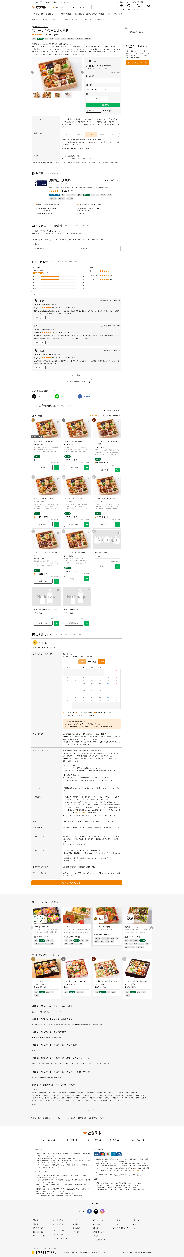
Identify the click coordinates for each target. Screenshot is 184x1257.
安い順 (108, 416)
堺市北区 (107, 1098)
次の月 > (101, 662)
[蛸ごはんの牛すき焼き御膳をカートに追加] (86, 467)
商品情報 (35, 19)
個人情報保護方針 (98, 1240)
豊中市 (131, 1098)
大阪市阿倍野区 (76, 1095)
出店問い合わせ (97, 1232)
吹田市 (144, 1098)
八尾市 (74, 1100)
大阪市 (34, 1093)
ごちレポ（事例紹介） (119, 1228)
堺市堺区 (69, 1098)
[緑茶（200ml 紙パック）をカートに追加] (86, 623)
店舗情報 (45, 19)
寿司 (67, 1063)
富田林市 (88, 1100)
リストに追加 (92, 111)
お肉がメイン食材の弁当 (54, 1012)
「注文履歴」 (76, 768)
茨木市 (67, 1100)
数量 (87, 94)
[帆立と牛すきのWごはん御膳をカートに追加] (56, 524)
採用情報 (94, 1252)
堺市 (63, 1098)
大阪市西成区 (109, 1095)
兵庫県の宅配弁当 (66, 14)
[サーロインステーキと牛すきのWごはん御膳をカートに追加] (117, 470)
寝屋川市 (96, 1100)
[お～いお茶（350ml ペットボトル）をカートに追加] (56, 623)
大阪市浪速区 (112, 1093)
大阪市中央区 (55, 1098)
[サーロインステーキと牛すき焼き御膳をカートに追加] (56, 581)
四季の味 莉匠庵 (101, 987)
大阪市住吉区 (87, 1095)
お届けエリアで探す (39, 1228)
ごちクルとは (48, 1140)
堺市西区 (92, 1098)
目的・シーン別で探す (39, 1236)
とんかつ (61, 1063)
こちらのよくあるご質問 (71, 744)
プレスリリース (104, 1252)
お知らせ (115, 1224)
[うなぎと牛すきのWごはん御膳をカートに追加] (117, 524)
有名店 (40, 1025)
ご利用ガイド (99, 19)
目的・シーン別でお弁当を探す (67, 1118)
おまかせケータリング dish (61, 1238)
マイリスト (148, 2)
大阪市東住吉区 (97, 1095)
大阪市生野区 (46, 1095)
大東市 (118, 1100)
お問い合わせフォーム (92, 780)
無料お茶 (89, 85)
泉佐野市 (80, 1100)
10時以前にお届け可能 (81, 1025)
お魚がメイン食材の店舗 (39, 1077)
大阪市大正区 (91, 1093)
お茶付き (34, 1025)
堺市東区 (84, 1098)
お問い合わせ (137, 1140)
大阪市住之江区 (140, 1095)
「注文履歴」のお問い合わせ (94, 771)
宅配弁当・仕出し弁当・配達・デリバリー (46, 14)
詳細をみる (43, 467)
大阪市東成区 (36, 1095)
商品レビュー (76, 19)
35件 (65, 191)
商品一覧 (88, 19)
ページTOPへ (91, 1203)
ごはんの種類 (90, 76)
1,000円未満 (35, 1038)
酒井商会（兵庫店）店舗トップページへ (77, 882)
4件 (51, 35)
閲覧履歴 (140, 2)
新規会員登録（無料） (122, 2)
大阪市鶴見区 (129, 1095)
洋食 (38, 1063)
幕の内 (106, 1063)
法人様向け (133, 2)
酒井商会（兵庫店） (41, 27)
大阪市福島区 (52, 1093)
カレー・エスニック (77, 1063)
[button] (54, 248)
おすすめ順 (116, 416)
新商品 (45, 1025)
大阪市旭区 (56, 1095)
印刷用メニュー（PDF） (113, 410)
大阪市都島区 (42, 1093)
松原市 (112, 1100)
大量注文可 (64, 1025)
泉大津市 (34, 1100)
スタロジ (135, 1228)
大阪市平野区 (36, 1098)
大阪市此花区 (63, 1093)
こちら (93, 726)
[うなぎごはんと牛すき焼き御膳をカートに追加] (86, 578)
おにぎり (99, 1063)
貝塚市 (48, 1100)
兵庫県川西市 (36, 1050)
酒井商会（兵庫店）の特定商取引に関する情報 (79, 867)
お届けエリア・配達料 (60, 19)
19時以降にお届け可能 (95, 1025)
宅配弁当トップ (37, 1224)
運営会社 (95, 1228)
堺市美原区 (116, 1098)
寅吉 (67, 987)
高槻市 (42, 1100)
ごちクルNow (137, 1224)
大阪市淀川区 (119, 1095)
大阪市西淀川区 (123, 1093)
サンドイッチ (90, 1063)
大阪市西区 (72, 1093)
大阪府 (48, 205)
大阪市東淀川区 (135, 1093)
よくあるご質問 (79, 812)
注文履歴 (60, 1180)
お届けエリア (37, 244)
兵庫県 (53, 205)
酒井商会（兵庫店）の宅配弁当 (95, 14)
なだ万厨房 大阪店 (41, 987)
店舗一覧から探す (38, 1232)
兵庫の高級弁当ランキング (96, 1118)
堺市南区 (99, 1098)
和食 (33, 1063)
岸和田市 (124, 1098)
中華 (43, 1063)
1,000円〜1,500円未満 (46, 1038)
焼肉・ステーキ (51, 1063)
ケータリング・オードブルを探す (137, 63)
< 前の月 (82, 662)
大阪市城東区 (65, 1095)
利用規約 (113, 1140)
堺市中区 (76, 1098)
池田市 (137, 1098)
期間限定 (50, 1025)
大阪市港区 (81, 1093)
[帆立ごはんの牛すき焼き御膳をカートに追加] (56, 467)
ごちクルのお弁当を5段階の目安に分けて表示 (77, 140)
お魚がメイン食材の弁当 (39, 1012)
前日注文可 (56, 1025)
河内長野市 (104, 1100)
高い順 (102, 416)
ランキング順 (92, 416)
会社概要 (66, 1252)
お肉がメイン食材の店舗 (54, 1077)
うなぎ (112, 1063)
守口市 (54, 1100)
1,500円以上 (57, 1038)
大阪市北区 (45, 1098)
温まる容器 (71, 1025)
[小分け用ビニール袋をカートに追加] (117, 566)
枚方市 (61, 1100)
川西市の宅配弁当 (79, 14)
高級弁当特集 (82, 1118)
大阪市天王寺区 (101, 1093)
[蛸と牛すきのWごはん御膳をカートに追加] (86, 524)
